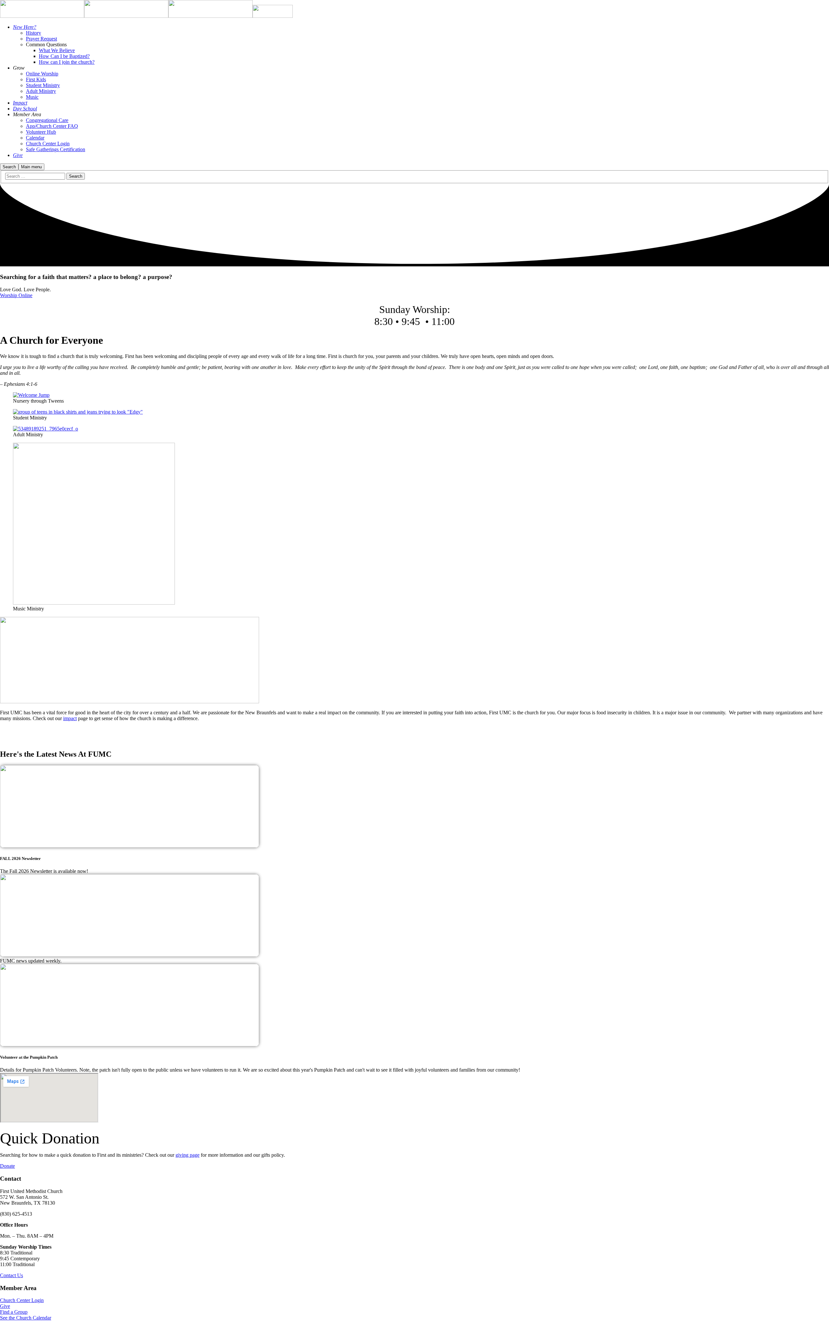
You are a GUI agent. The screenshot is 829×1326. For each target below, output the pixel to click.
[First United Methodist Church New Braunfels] (42, 16)
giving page (187, 1155)
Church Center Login (22, 1300)
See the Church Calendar (25, 1317)
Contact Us (11, 1275)
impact (70, 718)
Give (5, 1306)
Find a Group (14, 1312)
